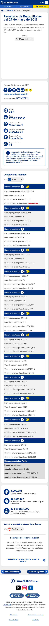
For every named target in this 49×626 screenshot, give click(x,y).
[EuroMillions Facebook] (31, 588)
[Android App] (32, 596)
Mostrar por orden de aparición (16, 94)
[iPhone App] (16, 596)
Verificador (26, 6)
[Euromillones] (2, 11)
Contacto (35, 620)
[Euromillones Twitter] (18, 588)
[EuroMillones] (9, 3)
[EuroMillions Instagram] (24, 588)
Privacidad (13, 615)
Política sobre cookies (35, 615)
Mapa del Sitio (13, 620)
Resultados (9, 6)
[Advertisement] (24, 59)
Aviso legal (7, 605)
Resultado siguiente (36, 572)
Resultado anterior (12, 572)
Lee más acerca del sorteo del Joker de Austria (23, 560)
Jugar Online (42, 6)
